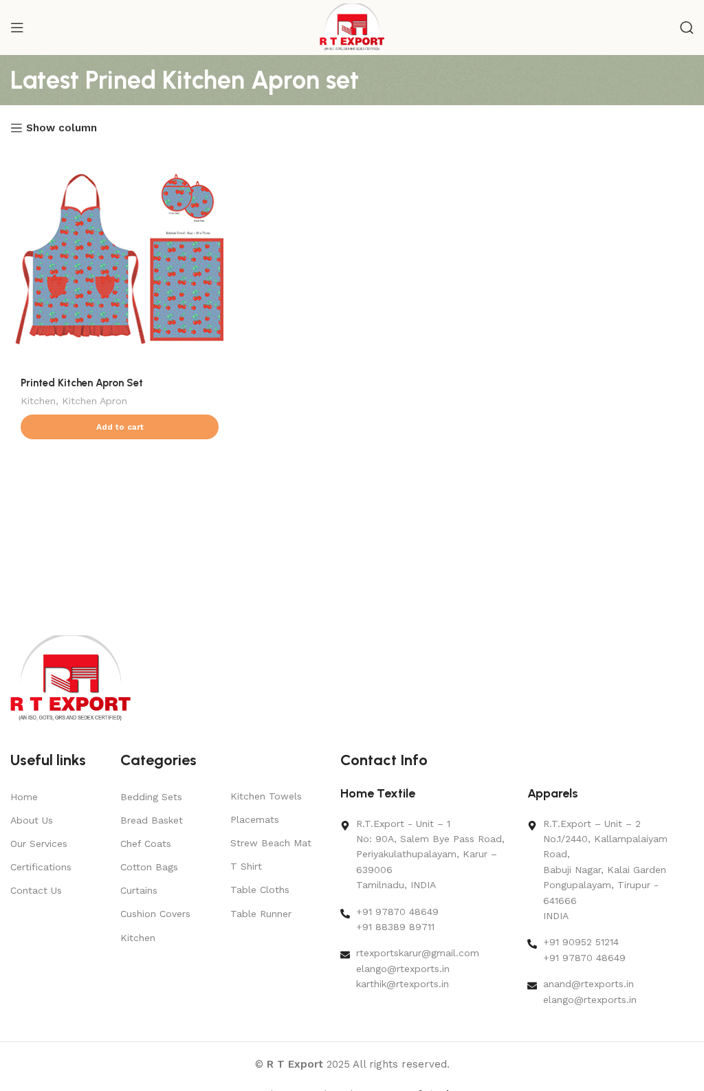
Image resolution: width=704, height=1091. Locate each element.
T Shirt (246, 866)
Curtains (138, 890)
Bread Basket (151, 820)
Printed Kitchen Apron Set (82, 383)
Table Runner (261, 913)
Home (24, 796)
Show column (61, 128)
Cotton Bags (149, 866)
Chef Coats (145, 843)
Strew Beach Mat (270, 842)
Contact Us (36, 890)
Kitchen (38, 400)
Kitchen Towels (266, 796)
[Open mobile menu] (17, 27)
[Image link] (70, 678)
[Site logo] (352, 27)
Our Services (38, 843)
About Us (31, 820)
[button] (120, 427)
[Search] (687, 27)
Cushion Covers (155, 913)
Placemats (254, 819)
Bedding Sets (151, 796)
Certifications (41, 866)
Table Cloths (259, 889)
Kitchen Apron (94, 400)
